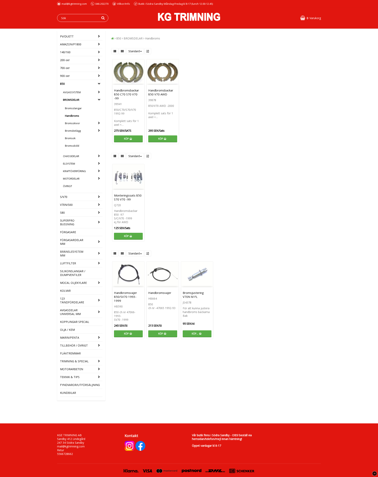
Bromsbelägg (73, 130)
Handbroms (72, 115)
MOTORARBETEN (71, 369)
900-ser (65, 76)
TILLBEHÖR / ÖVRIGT (74, 345)
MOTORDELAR (71, 178)
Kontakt (131, 435)
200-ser (65, 60)
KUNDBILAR (68, 393)
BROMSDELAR (71, 100)
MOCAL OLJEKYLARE (73, 283)
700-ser (65, 68)
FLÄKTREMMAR (70, 353)
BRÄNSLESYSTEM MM (71, 253)
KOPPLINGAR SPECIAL (74, 322)
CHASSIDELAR (71, 156)
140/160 (65, 52)
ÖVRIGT (67, 186)
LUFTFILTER (68, 263)
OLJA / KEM (67, 330)
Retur (60, 450)
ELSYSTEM (69, 163)
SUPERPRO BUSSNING (67, 222)
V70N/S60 (66, 205)
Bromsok (70, 138)
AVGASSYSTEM (72, 92)
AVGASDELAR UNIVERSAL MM (70, 312)
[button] (310, 18)
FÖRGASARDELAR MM (71, 242)
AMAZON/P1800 (70, 44)
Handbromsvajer (159, 293)
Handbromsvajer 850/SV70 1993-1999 (125, 297)
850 (62, 84)
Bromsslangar (73, 108)
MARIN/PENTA (69, 337)
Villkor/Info (123, 4)
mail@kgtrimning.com (74, 4)
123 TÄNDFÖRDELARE (72, 300)
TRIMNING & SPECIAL (74, 361)
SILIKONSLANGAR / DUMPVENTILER (72, 273)
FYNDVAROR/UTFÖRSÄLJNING (80, 385)
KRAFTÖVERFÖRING (74, 171)
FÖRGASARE (68, 232)
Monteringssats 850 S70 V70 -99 (128, 197)
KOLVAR (65, 291)
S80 (62, 212)
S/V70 (63, 197)
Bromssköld (72, 145)
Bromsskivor (72, 123)
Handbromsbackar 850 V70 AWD (160, 92)
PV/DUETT (67, 36)
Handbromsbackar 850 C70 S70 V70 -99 (126, 94)
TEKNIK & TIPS (70, 377)
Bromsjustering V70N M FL (193, 295)
